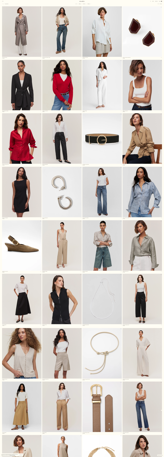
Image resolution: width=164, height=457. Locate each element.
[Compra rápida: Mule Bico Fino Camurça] (40, 271)
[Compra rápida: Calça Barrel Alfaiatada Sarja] (161, 324)
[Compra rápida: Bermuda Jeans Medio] (121, 271)
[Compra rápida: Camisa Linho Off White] (121, 57)
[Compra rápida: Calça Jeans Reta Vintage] (161, 432)
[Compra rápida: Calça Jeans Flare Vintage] (121, 217)
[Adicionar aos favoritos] (40, 60)
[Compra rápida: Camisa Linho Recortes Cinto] (40, 164)
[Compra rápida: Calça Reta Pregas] (80, 432)
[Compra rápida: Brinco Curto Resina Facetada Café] (161, 57)
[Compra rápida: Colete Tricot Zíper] (80, 324)
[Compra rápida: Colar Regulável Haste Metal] (121, 324)
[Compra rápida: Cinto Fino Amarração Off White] (121, 379)
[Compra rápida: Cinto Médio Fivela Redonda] (121, 164)
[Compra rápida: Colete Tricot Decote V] (40, 379)
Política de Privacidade (12, 455)
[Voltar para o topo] (161, 410)
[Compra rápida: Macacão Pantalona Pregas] (161, 379)
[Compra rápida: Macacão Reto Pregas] (80, 271)
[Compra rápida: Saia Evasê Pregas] (40, 324)
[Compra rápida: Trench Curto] (161, 164)
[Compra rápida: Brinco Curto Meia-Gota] (80, 217)
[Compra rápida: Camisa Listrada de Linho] (161, 271)
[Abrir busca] (150, 1)
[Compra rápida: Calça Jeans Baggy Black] (80, 164)
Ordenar (161, 3)
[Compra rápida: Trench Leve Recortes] (40, 57)
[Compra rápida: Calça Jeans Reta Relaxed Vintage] (80, 57)
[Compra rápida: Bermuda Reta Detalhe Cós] (80, 379)
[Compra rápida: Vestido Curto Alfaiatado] (40, 217)
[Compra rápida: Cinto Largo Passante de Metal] (121, 432)
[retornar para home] (82, 1)
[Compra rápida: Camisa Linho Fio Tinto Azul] (161, 217)
